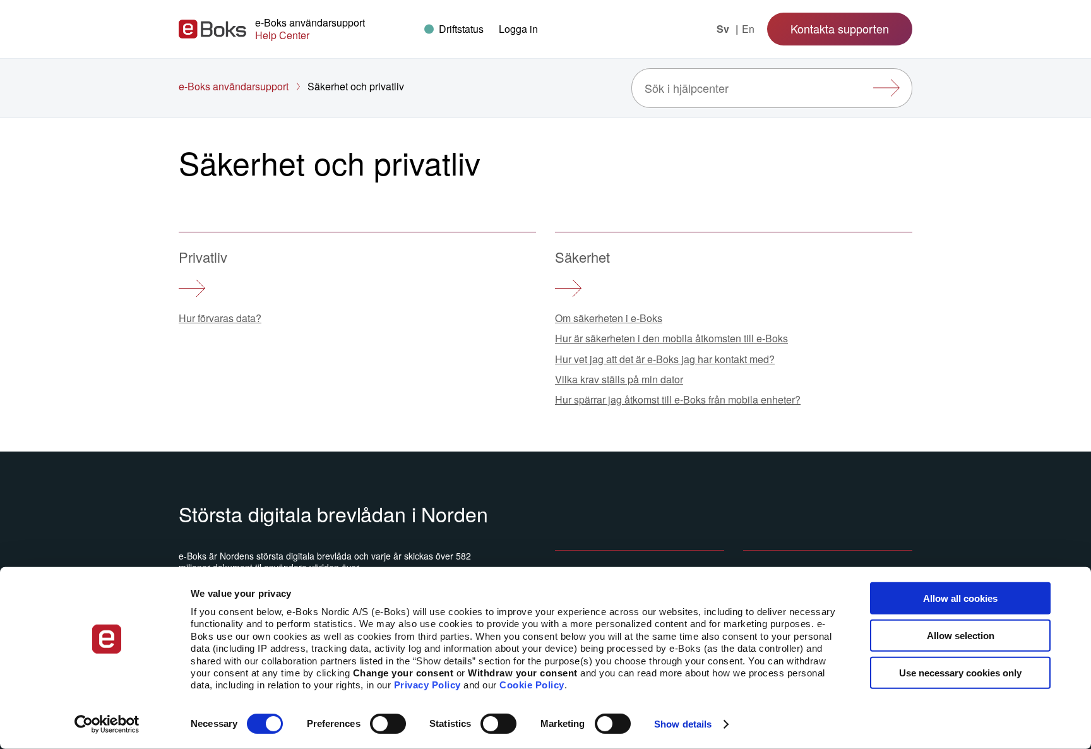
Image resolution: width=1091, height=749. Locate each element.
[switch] (388, 724)
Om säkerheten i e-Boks (608, 318)
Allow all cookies (960, 598)
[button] (518, 28)
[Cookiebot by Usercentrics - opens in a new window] (107, 724)
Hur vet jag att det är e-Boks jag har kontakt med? (665, 359)
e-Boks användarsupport (234, 86)
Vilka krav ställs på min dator (619, 379)
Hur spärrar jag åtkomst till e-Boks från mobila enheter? (678, 399)
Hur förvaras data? (220, 318)
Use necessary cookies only (960, 672)
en (748, 29)
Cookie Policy (531, 685)
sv (724, 29)
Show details (683, 724)
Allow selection (960, 635)
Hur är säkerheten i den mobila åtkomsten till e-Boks (671, 338)
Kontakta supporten (839, 28)
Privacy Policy (427, 685)
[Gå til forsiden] (212, 29)
